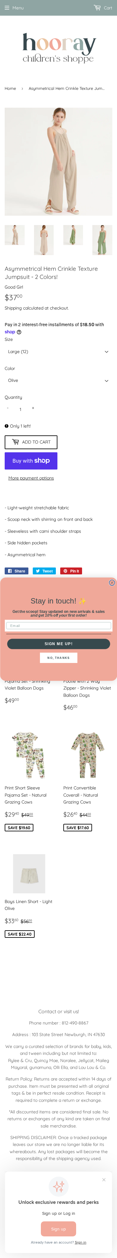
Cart (107, 8)
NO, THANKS (58, 658)
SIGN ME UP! (58, 644)
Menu (18, 8)
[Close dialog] (112, 582)
